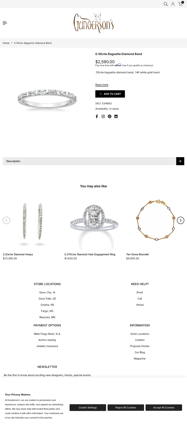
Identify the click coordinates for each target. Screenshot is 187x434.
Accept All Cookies (163, 407)
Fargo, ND (47, 310)
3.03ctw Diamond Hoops (18, 254)
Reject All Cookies (125, 407)
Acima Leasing (47, 339)
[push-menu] (5, 23)
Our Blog (140, 352)
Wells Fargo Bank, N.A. (47, 333)
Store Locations (139, 333)
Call (140, 298)
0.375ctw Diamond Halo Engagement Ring (89, 254)
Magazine (140, 358)
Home (6, 42)
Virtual (140, 304)
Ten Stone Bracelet (137, 254)
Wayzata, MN (47, 317)
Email (140, 292)
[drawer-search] (166, 4)
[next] (180, 220)
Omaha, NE (47, 304)
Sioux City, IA (47, 292)
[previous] (6, 220)
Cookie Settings (88, 407)
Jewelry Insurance (47, 346)
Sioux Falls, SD (47, 298)
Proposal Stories (139, 346)
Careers (139, 339)
